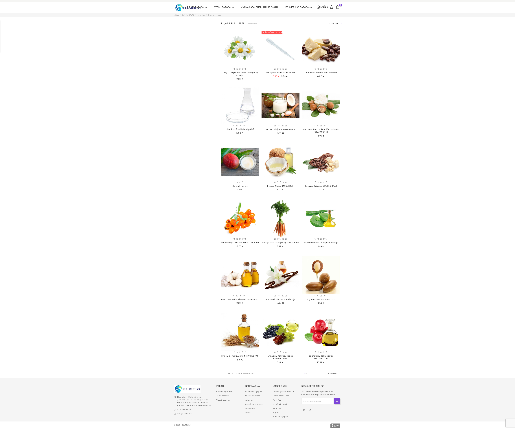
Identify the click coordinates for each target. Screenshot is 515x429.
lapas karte (250, 408)
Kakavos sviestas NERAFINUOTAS (321, 186)
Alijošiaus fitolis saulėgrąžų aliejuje (321, 242)
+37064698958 (184, 409)
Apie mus (249, 400)
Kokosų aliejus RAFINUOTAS (280, 186)
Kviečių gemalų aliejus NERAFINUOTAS (239, 356)
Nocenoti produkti (224, 391)
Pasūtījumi (278, 400)
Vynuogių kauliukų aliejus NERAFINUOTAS (280, 357)
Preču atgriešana (281, 396)
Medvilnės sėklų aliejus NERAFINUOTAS (239, 299)
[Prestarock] (335, 426)
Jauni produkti (223, 396)
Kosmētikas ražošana (300, 7)
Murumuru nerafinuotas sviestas (321, 72)
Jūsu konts (280, 386)
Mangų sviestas (240, 186)
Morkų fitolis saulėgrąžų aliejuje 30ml (280, 242)
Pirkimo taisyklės (252, 396)
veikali (248, 412)
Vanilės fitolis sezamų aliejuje (280, 299)
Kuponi (276, 412)
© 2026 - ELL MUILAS (183, 425)
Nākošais (333, 374)
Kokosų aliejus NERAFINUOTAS (280, 129)
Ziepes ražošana (198, 7)
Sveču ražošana (225, 7)
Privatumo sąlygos (253, 391)
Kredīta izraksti (280, 404)
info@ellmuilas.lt (184, 414)
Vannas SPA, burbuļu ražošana (261, 7)
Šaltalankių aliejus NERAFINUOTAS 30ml (240, 242)
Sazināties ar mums (254, 404)
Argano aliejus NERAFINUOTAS (321, 299)
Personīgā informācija (283, 391)
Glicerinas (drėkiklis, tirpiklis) (240, 129)
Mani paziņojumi (280, 416)
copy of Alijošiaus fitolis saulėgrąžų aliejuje (240, 74)
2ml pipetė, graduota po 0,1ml (280, 72)
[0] (337, 7)
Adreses (277, 408)
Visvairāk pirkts (223, 400)
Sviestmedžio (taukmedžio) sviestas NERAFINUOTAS (321, 130)
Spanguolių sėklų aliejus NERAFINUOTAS (321, 357)
